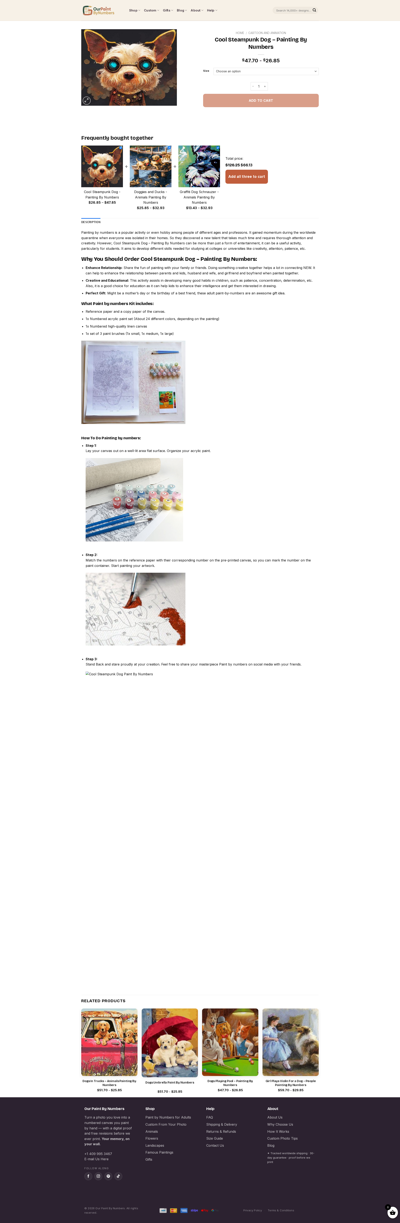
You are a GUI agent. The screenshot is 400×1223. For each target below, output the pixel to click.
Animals (151, 1131)
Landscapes (154, 1145)
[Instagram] (98, 1176)
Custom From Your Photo (165, 1124)
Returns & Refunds (221, 1131)
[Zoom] (87, 101)
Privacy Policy (252, 1210)
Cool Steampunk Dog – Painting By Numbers (149, 243)
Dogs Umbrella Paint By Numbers (169, 1082)
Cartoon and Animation (267, 33)
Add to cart (261, 100)
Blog (180, 10)
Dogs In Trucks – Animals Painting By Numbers (109, 1083)
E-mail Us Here (96, 1159)
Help (211, 10)
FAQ (209, 1117)
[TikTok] (118, 1176)
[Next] (318, 1052)
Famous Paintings (159, 1152)
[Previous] (81, 1052)
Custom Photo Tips (282, 1138)
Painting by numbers (97, 232)
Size (206, 70)
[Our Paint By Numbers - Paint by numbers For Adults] (102, 10)
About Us (274, 1117)
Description (90, 222)
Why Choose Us (280, 1124)
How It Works (278, 1131)
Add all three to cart (246, 177)
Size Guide (214, 1138)
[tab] (90, 222)
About (195, 10)
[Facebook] (88, 1176)
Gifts (166, 10)
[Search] (314, 10)
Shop (133, 10)
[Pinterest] (108, 1176)
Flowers (151, 1138)
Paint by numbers (110, 303)
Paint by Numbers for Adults (168, 1117)
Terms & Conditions (281, 1210)
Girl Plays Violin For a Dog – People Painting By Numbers (291, 1083)
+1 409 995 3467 (98, 1154)
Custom (150, 10)
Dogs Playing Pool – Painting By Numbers (230, 1083)
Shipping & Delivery (221, 1124)
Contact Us (215, 1145)
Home (240, 33)
